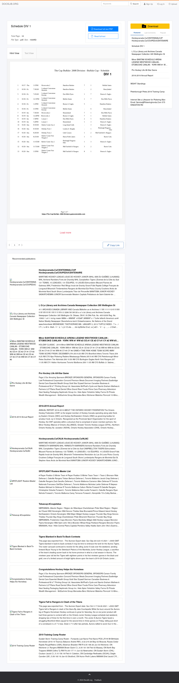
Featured (137, 32)
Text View (29, 53)
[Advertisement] (89, 15)
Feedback (97, 680)
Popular (163, 33)
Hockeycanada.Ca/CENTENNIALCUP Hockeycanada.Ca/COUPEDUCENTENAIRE (60, 271)
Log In (162, 4)
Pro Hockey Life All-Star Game (54, 373)
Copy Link (115, 245)
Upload (174, 4)
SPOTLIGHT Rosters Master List (55, 471)
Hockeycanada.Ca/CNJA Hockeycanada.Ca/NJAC (63, 438)
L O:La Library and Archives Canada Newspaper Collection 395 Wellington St (77, 305)
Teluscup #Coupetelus (50, 504)
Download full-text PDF (103, 29)
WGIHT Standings (138, 83)
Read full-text (99, 36)
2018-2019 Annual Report (51, 406)
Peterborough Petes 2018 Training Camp (148, 91)
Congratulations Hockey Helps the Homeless (61, 569)
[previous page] (9, 245)
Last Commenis (150, 33)
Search (135, 4)
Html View (14, 53)
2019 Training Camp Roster (52, 634)
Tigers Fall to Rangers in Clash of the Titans (60, 602)
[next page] (22, 245)
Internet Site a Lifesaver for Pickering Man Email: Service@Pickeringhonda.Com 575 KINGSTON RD (148, 102)
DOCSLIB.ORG (10, 3)
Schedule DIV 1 (138, 46)
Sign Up (149, 4)
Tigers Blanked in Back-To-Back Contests (59, 536)
